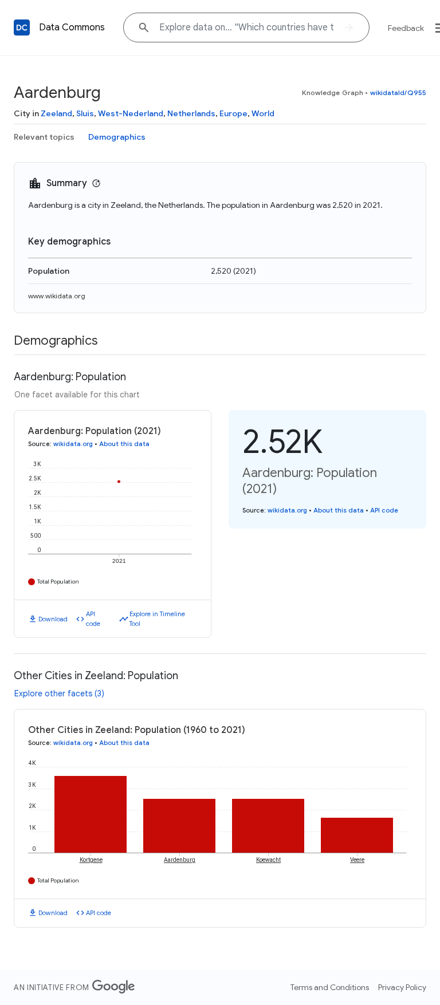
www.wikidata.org (56, 295)
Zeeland (56, 113)
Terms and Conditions (329, 987)
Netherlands (191, 113)
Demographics (117, 137)
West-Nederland (130, 113)
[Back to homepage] (22, 27)
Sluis (85, 113)
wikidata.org (73, 444)
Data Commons (72, 27)
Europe (233, 113)
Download (53, 619)
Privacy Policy (402, 987)
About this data (124, 444)
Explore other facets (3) (59, 693)
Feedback (406, 28)
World (263, 113)
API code (93, 619)
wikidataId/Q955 (398, 92)
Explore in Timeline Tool (157, 619)
